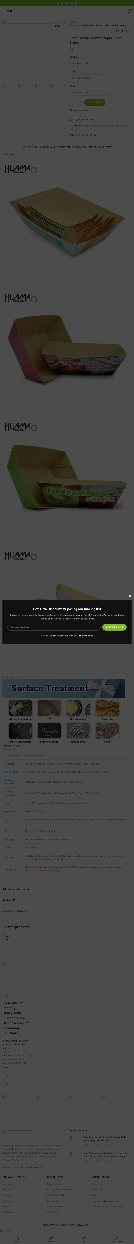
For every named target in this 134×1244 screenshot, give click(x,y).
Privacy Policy (85, 635)
